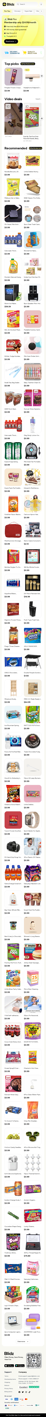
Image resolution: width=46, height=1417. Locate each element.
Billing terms (8, 1391)
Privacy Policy (8, 1388)
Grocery (17, 11)
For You (7, 11)
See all (38, 99)
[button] (13, 80)
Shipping (7, 1382)
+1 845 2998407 (33, 1379)
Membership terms (10, 1379)
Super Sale (28, 11)
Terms (6, 1376)
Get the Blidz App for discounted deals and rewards (23, 1415)
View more (21, 1341)
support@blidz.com (33, 1376)
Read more (10, 41)
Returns (6, 1385)
